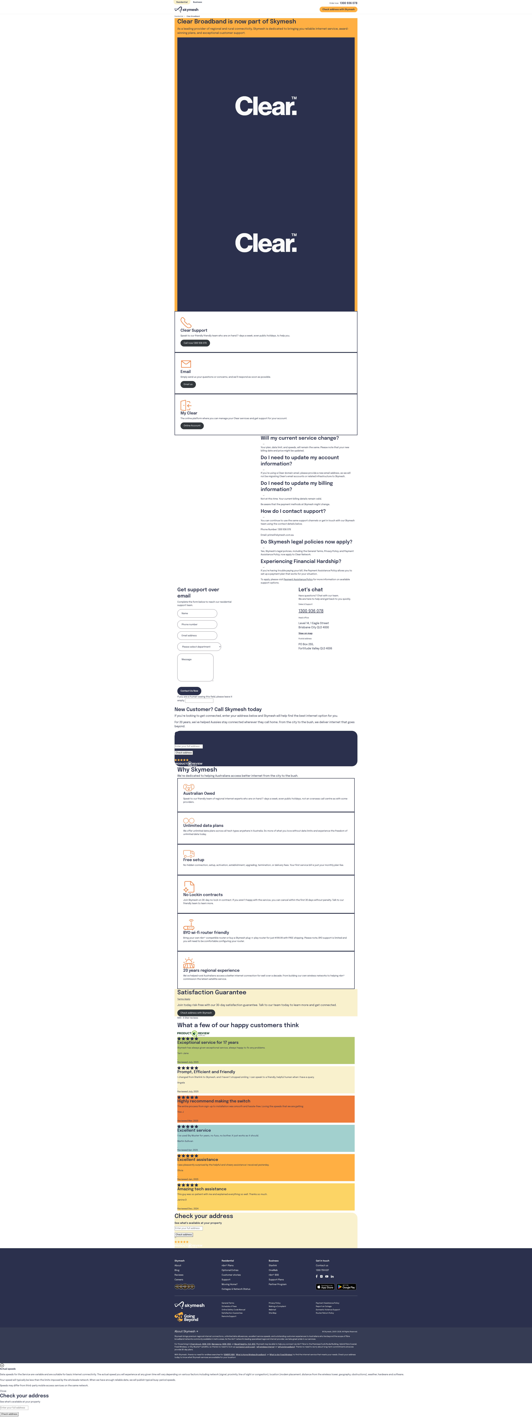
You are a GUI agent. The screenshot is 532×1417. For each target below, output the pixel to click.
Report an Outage (324, 1306)
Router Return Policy (325, 1313)
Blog (177, 1270)
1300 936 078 (348, 3)
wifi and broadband (286, 1347)
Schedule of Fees (229, 1306)
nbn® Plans (228, 1265)
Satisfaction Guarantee (232, 1313)
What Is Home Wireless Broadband (251, 1355)
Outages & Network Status (236, 1289)
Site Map (272, 1313)
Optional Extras (230, 1270)
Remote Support (229, 1316)
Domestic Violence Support (328, 1310)
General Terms (228, 1303)
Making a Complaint (277, 1306)
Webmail (272, 1310)
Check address (184, 753)
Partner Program (278, 1284)
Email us (188, 384)
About (178, 1265)
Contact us (322, 1265)
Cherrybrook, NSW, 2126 (200, 1344)
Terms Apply (183, 999)
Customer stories (231, 1275)
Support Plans (276, 1280)
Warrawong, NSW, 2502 (221, 1344)
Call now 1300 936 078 (195, 343)
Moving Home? (230, 1284)
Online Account (192, 426)
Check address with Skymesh (338, 9)
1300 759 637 (322, 1270)
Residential (182, 2)
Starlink (273, 1265)
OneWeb (273, 1270)
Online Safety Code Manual (233, 1310)
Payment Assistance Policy (298, 579)
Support (226, 1280)
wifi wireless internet (266, 1347)
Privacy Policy (275, 1303)
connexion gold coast (245, 1347)
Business (197, 2)
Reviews (179, 1275)
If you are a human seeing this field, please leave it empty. (204, 699)
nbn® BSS (274, 1275)
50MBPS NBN (229, 1355)
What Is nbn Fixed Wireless (281, 1355)
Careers (179, 1280)
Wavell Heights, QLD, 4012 (244, 1344)
